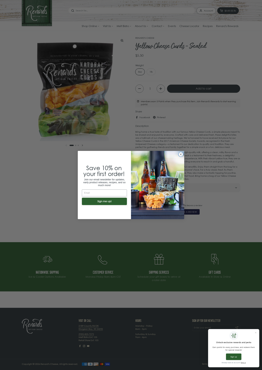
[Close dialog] (180, 154)
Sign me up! (104, 201)
